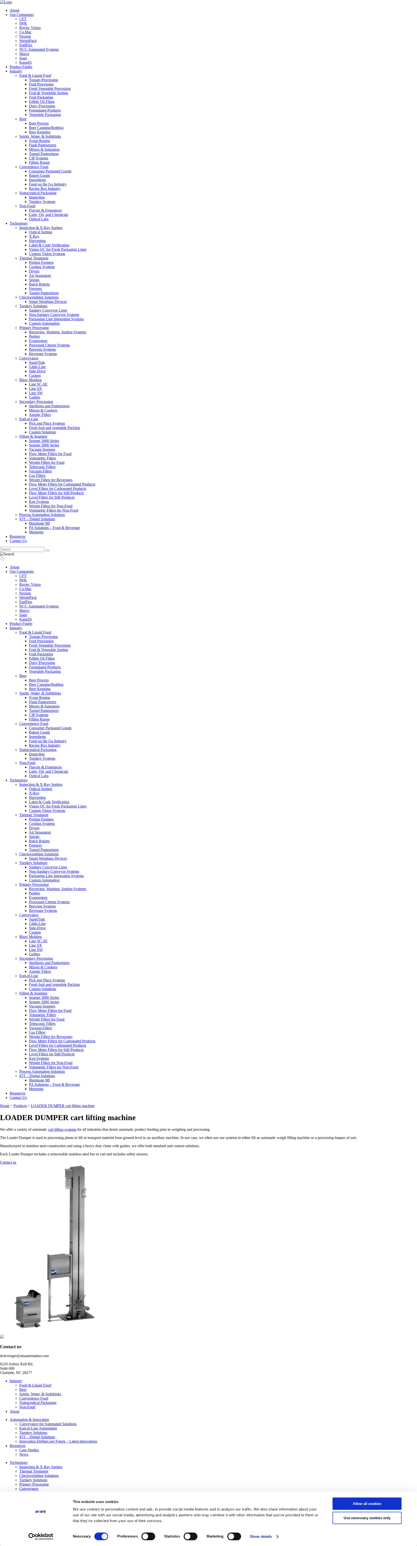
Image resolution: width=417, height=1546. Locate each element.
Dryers (34, 271)
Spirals (34, 280)
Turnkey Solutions (33, 306)
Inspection (37, 197)
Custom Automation (44, 323)
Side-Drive (37, 371)
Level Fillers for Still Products (52, 497)
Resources (17, 536)
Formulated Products (45, 110)
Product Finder (21, 67)
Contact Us (18, 541)
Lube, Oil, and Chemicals (48, 215)
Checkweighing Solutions (39, 297)
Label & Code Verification (49, 245)
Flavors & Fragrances (45, 210)
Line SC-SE (38, 384)
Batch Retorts (39, 284)
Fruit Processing (41, 84)
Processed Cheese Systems (49, 345)
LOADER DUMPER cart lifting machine (63, 1106)
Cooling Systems (42, 267)
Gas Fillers (37, 475)
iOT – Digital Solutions (37, 519)
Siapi (23, 58)
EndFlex (25, 45)
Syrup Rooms (39, 141)
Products (20, 1106)
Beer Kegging (39, 132)
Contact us (8, 1162)
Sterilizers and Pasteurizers (49, 406)
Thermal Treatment (33, 258)
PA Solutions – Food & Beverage (54, 528)
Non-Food (27, 206)
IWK (23, 23)
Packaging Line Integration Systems (56, 319)
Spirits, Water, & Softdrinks (40, 136)
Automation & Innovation (29, 1419)
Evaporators (38, 341)
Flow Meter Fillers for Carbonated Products (62, 484)
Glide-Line (37, 367)
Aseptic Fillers (40, 415)
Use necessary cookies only (367, 1518)
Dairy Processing (42, 106)
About (14, 10)
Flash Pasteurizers (42, 145)
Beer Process (39, 123)
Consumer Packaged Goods (50, 171)
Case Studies (29, 1450)
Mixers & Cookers (43, 410)
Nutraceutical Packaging (37, 193)
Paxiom (25, 36)
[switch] (148, 1536)
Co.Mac (25, 32)
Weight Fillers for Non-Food (50, 506)
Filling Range (39, 162)
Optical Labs (39, 219)
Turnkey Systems (42, 202)
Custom (35, 375)
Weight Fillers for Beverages (50, 480)
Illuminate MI (39, 523)
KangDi (25, 62)
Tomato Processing (43, 80)
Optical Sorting (40, 232)
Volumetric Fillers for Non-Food (53, 510)
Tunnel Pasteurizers (44, 154)
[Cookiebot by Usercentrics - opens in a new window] (41, 1536)
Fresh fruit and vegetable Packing (54, 428)
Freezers (35, 288)
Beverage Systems (43, 354)
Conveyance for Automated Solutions (47, 1424)
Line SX (35, 388)
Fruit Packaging (41, 97)
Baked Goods (39, 175)
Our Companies (22, 15)
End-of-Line (28, 419)
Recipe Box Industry (45, 188)
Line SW (36, 393)
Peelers (34, 336)
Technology (19, 223)
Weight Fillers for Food (46, 462)
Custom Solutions (42, 432)
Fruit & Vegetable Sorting (48, 93)
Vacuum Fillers (40, 471)
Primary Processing (34, 328)
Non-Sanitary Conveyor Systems (54, 315)
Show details (261, 1536)
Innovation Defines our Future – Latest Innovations (58, 1441)
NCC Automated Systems (39, 49)
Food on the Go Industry (48, 184)
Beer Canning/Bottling (46, 128)
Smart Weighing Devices (48, 302)
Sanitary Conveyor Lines (48, 310)
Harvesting (37, 241)
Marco (24, 54)
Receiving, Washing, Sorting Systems (57, 332)
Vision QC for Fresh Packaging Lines (57, 249)
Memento (36, 532)
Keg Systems (39, 502)
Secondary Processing (36, 402)
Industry (16, 71)
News (23, 1454)
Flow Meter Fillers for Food (50, 454)
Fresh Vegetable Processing (50, 88)
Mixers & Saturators (44, 149)
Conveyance (28, 358)
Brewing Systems (42, 349)
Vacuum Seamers (42, 449)
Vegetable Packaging (45, 115)
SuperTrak (37, 362)
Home (4, 1106)
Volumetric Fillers (42, 458)
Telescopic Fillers (42, 467)
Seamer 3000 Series (44, 441)
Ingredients (37, 180)
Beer (23, 119)
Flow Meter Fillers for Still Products (56, 493)
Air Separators (40, 275)
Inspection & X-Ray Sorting (40, 228)
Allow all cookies (367, 1504)
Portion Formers (41, 262)
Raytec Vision (30, 28)
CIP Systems (38, 158)
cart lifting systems (62, 1129)
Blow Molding (30, 380)
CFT (23, 19)
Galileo (34, 397)
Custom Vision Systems (47, 254)
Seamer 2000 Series (44, 445)
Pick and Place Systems (47, 423)
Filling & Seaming (33, 436)
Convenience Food (33, 167)
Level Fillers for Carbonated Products (57, 489)
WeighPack (28, 41)
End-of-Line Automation (38, 1428)
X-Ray (34, 236)
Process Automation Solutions (42, 515)
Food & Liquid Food (35, 75)
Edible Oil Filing (42, 102)
